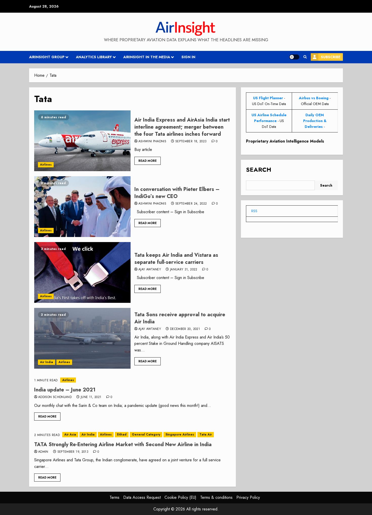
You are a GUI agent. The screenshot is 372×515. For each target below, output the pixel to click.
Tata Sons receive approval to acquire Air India (179, 318)
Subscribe (330, 57)
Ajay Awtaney (149, 270)
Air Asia (70, 434)
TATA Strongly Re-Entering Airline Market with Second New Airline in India (123, 444)
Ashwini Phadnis (152, 142)
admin (43, 452)
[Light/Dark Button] (294, 57)
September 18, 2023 (190, 142)
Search (258, 169)
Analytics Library (94, 57)
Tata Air (205, 434)
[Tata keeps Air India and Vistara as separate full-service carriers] (82, 272)
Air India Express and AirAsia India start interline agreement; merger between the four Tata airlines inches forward (182, 127)
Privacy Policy (248, 497)
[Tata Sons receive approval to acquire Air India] (82, 338)
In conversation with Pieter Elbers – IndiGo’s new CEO (177, 193)
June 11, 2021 (91, 397)
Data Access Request (142, 497)
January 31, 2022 (183, 270)
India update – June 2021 (64, 389)
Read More (147, 161)
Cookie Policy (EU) (180, 497)
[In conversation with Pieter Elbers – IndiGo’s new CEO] (82, 206)
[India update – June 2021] (132, 380)
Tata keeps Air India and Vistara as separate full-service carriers (176, 258)
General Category (146, 434)
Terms (114, 497)
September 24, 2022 (191, 204)
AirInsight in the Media (146, 57)
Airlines (46, 164)
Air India (46, 362)
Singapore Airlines (180, 434)
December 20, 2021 (185, 329)
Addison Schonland (55, 397)
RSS (254, 210)
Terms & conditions (216, 497)
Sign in (188, 57)
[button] (305, 57)
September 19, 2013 (72, 452)
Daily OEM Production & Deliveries (314, 120)
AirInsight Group (47, 57)
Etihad (122, 434)
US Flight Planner (268, 98)
